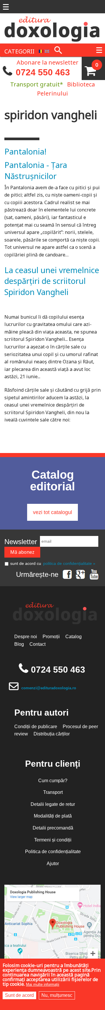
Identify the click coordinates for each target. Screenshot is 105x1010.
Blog (19, 644)
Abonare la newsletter (47, 61)
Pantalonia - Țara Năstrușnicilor (35, 170)
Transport (53, 792)
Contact (37, 644)
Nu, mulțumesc (56, 995)
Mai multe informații (42, 984)
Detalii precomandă (53, 827)
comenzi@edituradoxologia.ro (48, 688)
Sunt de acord (19, 995)
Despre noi (25, 636)
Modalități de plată (53, 815)
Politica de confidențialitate (53, 851)
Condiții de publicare (35, 726)
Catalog (73, 636)
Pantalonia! (25, 151)
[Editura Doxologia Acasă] (52, 28)
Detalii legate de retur (53, 804)
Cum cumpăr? (52, 780)
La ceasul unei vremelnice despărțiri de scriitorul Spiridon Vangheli (51, 281)
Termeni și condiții (52, 839)
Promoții (51, 636)
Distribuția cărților (52, 733)
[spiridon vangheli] (41, 50)
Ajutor (53, 863)
